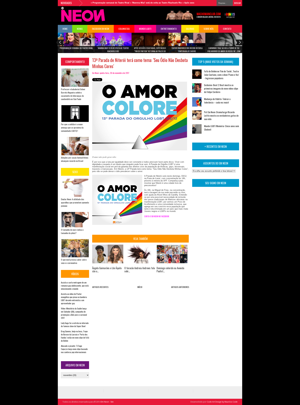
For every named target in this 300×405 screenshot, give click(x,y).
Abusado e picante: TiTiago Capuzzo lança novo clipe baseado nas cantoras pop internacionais (74, 349)
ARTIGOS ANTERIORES (180, 287)
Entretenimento (169, 28)
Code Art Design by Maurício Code (222, 401)
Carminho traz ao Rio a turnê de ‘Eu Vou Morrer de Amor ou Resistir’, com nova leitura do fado (223, 50)
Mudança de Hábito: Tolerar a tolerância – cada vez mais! (217, 100)
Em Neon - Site (107, 401)
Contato (227, 28)
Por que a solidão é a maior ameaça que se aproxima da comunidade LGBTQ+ (72, 127)
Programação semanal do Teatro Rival (76, 48)
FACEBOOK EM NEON (100, 28)
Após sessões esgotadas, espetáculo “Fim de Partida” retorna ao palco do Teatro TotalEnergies (150, 50)
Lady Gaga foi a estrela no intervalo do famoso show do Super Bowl (75, 324)
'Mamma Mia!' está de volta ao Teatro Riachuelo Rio (113, 49)
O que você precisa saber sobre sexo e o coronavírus (74, 261)
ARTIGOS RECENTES (100, 287)
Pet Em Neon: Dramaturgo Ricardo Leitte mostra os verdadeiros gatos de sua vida (221, 115)
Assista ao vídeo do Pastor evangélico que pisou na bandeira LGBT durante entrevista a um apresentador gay (74, 298)
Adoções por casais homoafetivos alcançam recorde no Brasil (74, 159)
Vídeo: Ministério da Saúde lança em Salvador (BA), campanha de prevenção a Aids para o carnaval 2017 (74, 313)
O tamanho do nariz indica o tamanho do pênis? (72, 231)
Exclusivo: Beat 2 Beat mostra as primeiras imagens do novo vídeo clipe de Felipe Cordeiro (221, 88)
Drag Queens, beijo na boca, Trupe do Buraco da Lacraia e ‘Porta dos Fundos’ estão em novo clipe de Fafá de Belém (75, 336)
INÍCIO (139, 287)
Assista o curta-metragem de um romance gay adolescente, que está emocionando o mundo (75, 285)
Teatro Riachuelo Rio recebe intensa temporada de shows (186, 49)
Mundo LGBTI (145, 28)
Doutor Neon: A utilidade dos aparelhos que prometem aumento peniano (75, 202)
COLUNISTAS (124, 28)
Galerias (190, 28)
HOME (65, 28)
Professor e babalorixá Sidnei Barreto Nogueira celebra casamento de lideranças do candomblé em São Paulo (73, 94)
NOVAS (80, 28)
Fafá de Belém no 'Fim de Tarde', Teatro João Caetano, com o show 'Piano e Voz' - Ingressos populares (221, 74)
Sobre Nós (209, 28)
